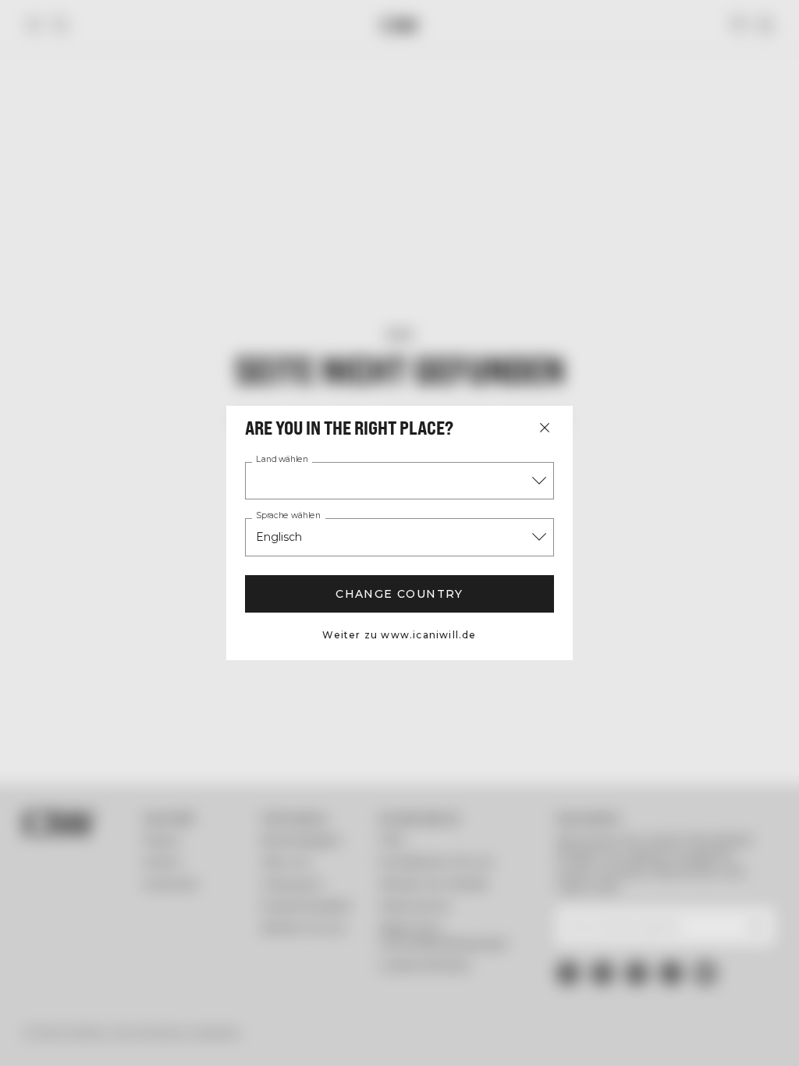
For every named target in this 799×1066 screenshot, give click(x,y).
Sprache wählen (288, 516)
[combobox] (399, 480)
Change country (399, 594)
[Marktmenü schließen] (544, 427)
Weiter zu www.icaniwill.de (399, 635)
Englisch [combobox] (279, 537)
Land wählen (282, 459)
